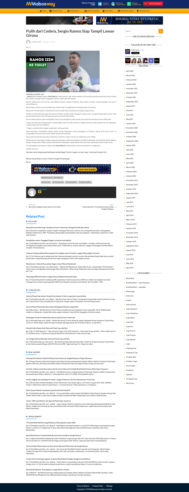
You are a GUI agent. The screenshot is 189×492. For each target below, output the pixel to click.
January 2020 (131, 176)
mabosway (137, 50)
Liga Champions (132, 313)
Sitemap (109, 486)
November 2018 (132, 237)
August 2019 (130, 198)
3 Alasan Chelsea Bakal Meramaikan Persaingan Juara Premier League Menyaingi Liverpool (62, 253)
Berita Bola (48, 177)
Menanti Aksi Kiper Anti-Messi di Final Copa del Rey (47, 328)
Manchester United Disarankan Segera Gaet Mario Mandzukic (51, 264)
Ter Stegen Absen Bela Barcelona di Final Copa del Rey (48, 339)
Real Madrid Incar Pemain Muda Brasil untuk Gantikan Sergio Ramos (53, 435)
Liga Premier (131, 335)
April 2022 (129, 71)
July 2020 (129, 150)
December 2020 (132, 128)
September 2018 (132, 246)
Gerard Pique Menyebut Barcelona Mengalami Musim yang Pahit (52, 307)
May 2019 (129, 211)
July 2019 (129, 202)
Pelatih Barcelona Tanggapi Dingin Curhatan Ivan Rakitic (48, 240)
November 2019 (132, 185)
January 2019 (131, 228)
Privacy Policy (98, 486)
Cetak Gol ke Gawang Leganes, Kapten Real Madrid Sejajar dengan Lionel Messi (58, 459)
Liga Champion (131, 309)
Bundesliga (130, 291)
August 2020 (130, 145)
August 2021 (130, 106)
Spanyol (59, 177)
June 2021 (130, 115)
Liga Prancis (130, 331)
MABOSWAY (37, 42)
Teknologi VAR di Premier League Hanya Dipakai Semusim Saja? (51, 277)
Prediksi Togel (131, 361)
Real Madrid (72, 182)
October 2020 (131, 137)
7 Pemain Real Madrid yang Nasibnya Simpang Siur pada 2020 (50, 423)
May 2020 (129, 158)
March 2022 (130, 75)
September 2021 (132, 102)
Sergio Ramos (86, 182)
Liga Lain (129, 326)
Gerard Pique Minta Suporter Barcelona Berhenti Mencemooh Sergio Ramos (57, 446)
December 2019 (132, 180)
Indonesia (129, 296)
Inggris (128, 300)
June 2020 (130, 154)
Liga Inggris (130, 318)
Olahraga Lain (131, 348)
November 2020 (132, 132)
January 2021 (131, 123)
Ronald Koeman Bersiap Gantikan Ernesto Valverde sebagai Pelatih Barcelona (57, 227)
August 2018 (130, 250)
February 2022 (131, 80)
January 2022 (131, 84)
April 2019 (129, 215)
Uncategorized (131, 379)
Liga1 (128, 344)
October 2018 (131, 241)
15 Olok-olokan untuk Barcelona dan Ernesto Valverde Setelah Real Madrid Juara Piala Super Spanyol (67, 369)
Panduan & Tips (132, 353)
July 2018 (129, 255)
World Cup (130, 383)
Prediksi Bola (131, 357)
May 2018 (129, 263)
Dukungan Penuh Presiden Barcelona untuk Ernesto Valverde (50, 317)
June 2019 (130, 206)
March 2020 (130, 167)
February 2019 (131, 224)
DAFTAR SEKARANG (155, 4)
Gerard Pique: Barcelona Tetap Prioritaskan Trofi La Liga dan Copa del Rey (56, 296)
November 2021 (132, 93)
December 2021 (132, 88)
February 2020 (131, 172)
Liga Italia (129, 322)
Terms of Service (83, 486)
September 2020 (132, 141)
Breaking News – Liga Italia (136, 287)
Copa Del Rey (58, 182)
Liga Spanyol (131, 339)
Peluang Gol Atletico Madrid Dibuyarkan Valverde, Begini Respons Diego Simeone (59, 358)
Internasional (131, 304)
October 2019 (131, 189)
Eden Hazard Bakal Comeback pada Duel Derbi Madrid (48, 390)
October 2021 (131, 97)
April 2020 (129, 163)
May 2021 (129, 119)
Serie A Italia (130, 366)
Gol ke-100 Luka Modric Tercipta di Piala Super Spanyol (48, 401)
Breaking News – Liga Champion (138, 283)
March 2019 (130, 220)
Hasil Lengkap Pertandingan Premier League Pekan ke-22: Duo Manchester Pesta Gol (60, 379)
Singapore (130, 370)
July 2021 (129, 110)
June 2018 (130, 259)
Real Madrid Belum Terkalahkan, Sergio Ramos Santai (47, 470)
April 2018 (129, 268)
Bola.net (46, 182)
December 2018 (132, 233)
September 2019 (132, 193)
